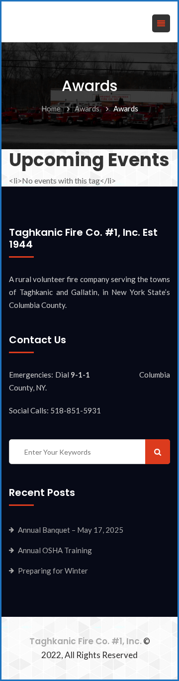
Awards (87, 108)
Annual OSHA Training (55, 550)
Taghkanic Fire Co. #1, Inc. (85, 641)
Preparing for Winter (53, 570)
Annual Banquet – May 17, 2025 (70, 529)
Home (51, 108)
